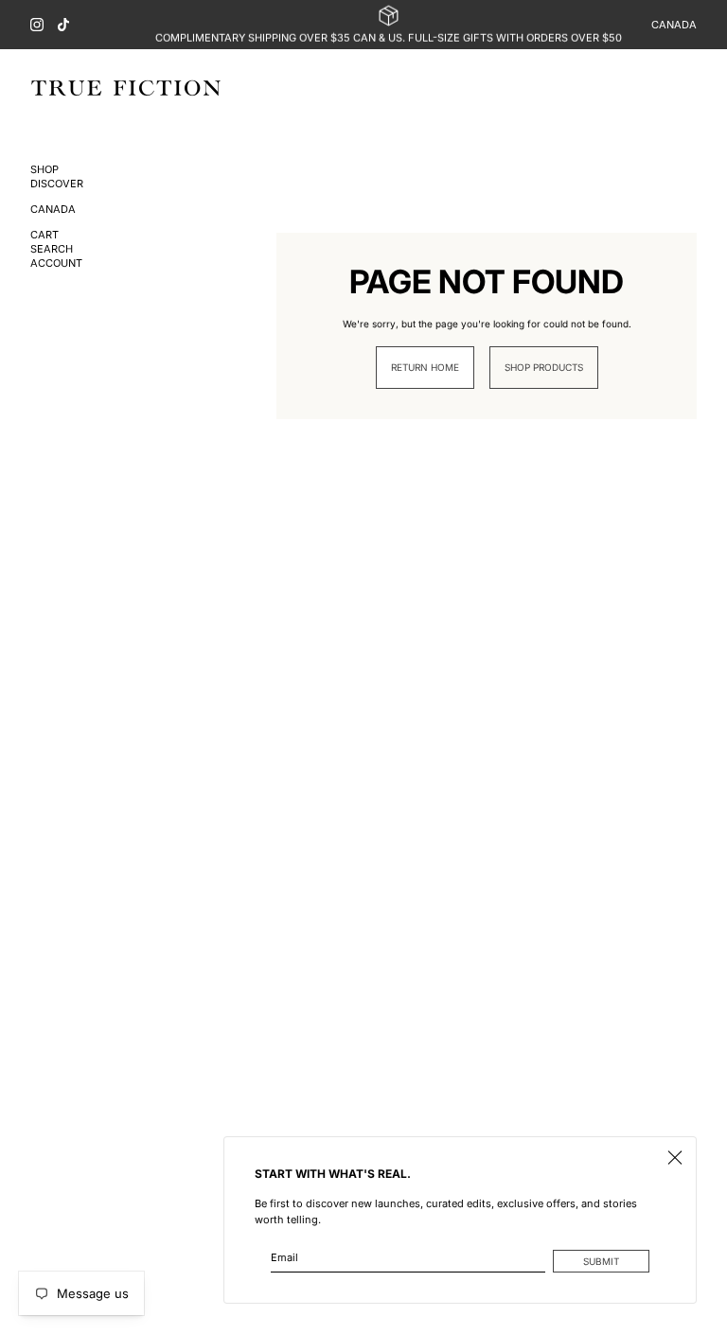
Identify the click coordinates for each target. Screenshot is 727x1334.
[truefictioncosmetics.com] (126, 88)
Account (56, 263)
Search (51, 249)
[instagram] (37, 24)
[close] (674, 1158)
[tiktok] (63, 24)
